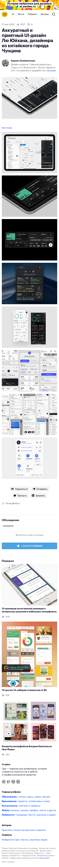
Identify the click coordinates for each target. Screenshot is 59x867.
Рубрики (32, 14)
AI (13, 14)
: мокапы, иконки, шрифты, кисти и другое (29, 810)
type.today (44, 858)
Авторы (45, 14)
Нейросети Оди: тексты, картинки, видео (25, 840)
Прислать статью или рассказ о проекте (24, 830)
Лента (21, 14)
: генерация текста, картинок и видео (29, 815)
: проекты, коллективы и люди (26, 801)
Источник (7, 128)
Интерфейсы (13, 503)
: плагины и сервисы (21, 806)
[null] (19, 488)
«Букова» (51, 70)
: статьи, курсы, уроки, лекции (26, 797)
